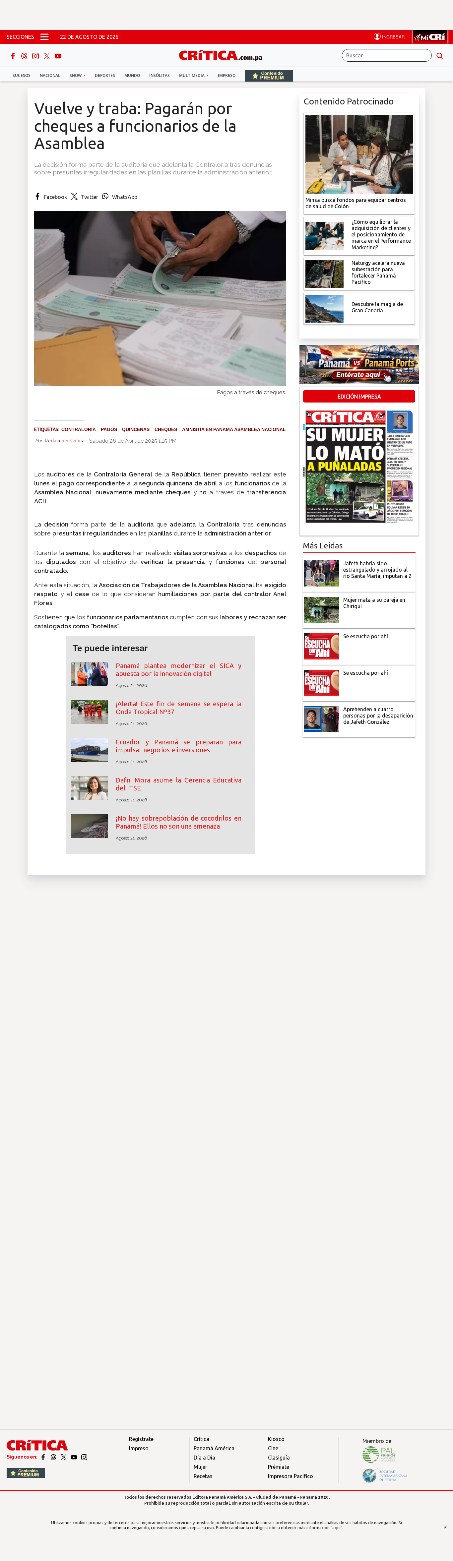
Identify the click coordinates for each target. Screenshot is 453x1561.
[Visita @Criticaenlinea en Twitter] (53, 1457)
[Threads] (25, 55)
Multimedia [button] (192, 75)
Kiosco (276, 1439)
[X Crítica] (47, 55)
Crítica (201, 1439)
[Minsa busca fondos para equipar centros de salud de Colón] (359, 153)
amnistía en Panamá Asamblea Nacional (234, 429)
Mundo (132, 75)
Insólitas (159, 75)
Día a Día (204, 1458)
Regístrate (141, 1439)
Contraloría (78, 429)
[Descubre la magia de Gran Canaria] (324, 308)
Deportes (105, 75)
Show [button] (76, 75)
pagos (109, 429)
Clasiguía (279, 1458)
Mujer (200, 1467)
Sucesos (22, 75)
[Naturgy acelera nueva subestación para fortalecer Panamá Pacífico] (324, 273)
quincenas (136, 429)
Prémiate (278, 1467)
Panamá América (214, 1448)
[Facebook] (13, 55)
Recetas (203, 1476)
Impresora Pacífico (290, 1476)
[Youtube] (58, 55)
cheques (166, 429)
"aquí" (336, 1527)
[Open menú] (44, 37)
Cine (273, 1448)
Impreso (226, 75)
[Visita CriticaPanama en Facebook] (43, 1457)
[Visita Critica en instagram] (84, 1457)
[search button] (439, 55)
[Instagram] (36, 55)
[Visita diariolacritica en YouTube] (74, 1457)
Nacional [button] (50, 75)
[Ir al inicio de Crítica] (224, 54)
